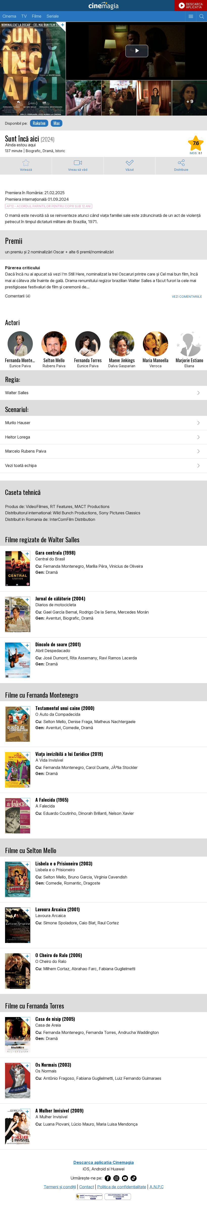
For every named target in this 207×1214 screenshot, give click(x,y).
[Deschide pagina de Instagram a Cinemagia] (116, 1178)
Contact (86, 1186)
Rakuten (39, 123)
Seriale (52, 16)
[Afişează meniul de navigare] (190, 16)
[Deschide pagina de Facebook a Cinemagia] (108, 1178)
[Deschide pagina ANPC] (89, 1196)
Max (57, 123)
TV (24, 16)
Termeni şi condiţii (60, 1186)
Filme (36, 16)
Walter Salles (17, 392)
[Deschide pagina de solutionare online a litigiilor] (118, 1196)
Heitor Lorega (17, 437)
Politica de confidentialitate (121, 1186)
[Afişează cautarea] (201, 16)
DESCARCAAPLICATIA (194, 5)
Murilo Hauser (17, 422)
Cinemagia (103, 5)
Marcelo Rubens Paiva (25, 451)
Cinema (9, 16)
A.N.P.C (156, 1186)
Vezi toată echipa (21, 465)
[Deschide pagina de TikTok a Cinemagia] (134, 1178)
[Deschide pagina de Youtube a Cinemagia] (125, 1178)
